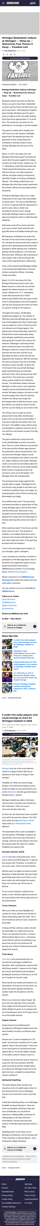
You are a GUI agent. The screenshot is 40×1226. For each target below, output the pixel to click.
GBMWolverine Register (17, 572)
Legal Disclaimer (31, 1199)
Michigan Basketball (14, 698)
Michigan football (26, 820)
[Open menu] (3, 3)
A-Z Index (28, 1203)
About (4, 1184)
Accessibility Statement (11, 1203)
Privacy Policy (7, 1195)
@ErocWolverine (8, 599)
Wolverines (12, 792)
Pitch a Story (30, 1192)
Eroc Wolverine (10, 51)
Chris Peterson (9, 730)
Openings (28, 1184)
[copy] (14, 54)
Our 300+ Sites (30, 1188)
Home (4, 698)
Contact (5, 1188)
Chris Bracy (6, 959)
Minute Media (12, 1212)
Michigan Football (14, 1168)
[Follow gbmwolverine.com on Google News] (34, 626)
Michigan (6, 768)
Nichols (5, 857)
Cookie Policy (7, 1199)
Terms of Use (30, 1195)
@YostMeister (8, 608)
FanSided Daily (8, 1192)
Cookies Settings (8, 1207)
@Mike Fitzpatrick (9, 605)
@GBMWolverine (9, 602)
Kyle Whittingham (19, 823)
